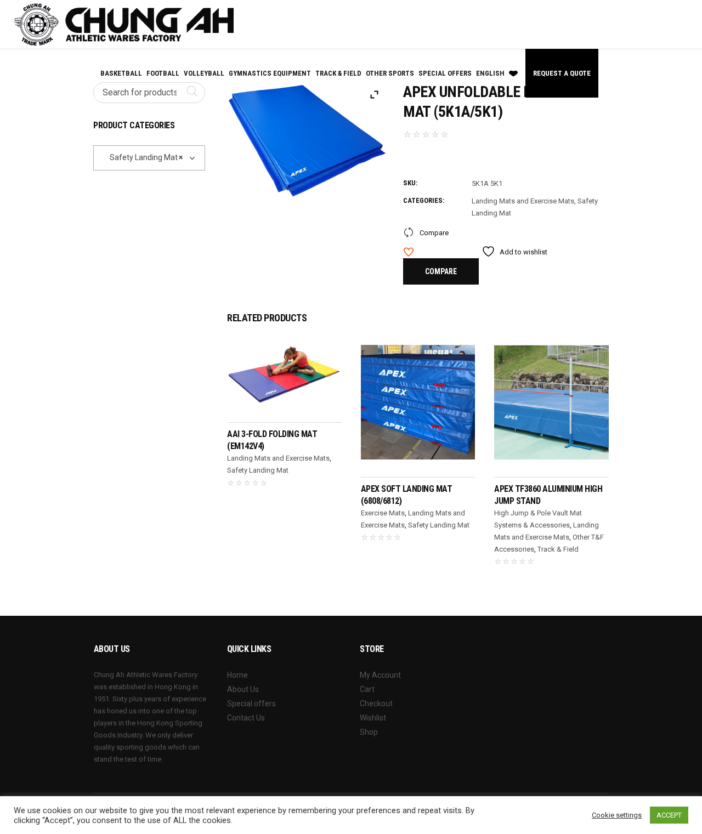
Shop (369, 732)
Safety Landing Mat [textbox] (141, 157)
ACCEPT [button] (669, 815)
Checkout (376, 703)
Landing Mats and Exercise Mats (523, 201)
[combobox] (149, 158)
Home (237, 675)
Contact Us (246, 717)
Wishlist (373, 717)
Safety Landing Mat (257, 470)
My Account (380, 675)
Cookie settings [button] (617, 815)
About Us (243, 689)
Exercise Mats (383, 513)
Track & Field (558, 549)
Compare (434, 233)
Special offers (251, 703)
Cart (367, 689)
